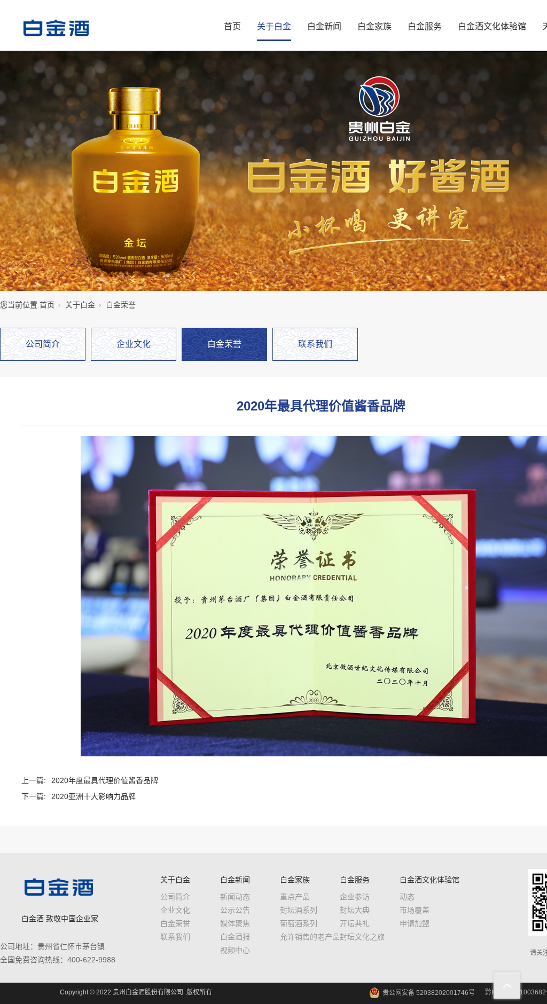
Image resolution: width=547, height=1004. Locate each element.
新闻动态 (235, 896)
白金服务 (425, 26)
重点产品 (295, 896)
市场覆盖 (414, 910)
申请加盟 (414, 923)
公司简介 (43, 344)
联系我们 (315, 344)
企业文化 (133, 344)
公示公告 (235, 910)
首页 (232, 26)
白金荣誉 (121, 305)
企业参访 (355, 896)
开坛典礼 (355, 923)
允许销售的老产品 (310, 936)
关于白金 (274, 26)
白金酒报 (235, 936)
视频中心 (235, 950)
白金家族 (374, 26)
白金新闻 (324, 26)
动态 (407, 896)
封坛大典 (355, 910)
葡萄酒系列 (298, 923)
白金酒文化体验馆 (492, 26)
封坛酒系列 (298, 910)
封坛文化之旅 (362, 936)
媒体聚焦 (235, 923)
